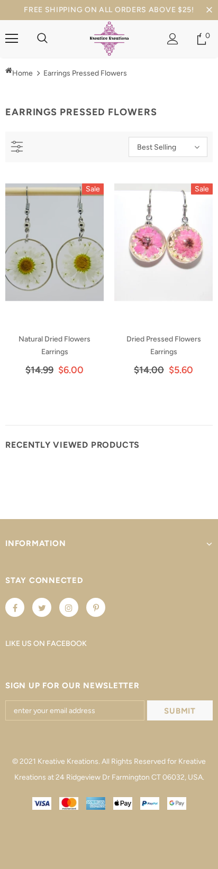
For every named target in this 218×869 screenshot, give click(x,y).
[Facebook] (14, 607)
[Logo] (109, 38)
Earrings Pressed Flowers (85, 73)
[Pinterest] (95, 607)
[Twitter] (41, 607)
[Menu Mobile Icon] (11, 38)
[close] (209, 10)
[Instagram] (68, 607)
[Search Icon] (42, 38)
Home (22, 73)
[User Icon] (172, 38)
